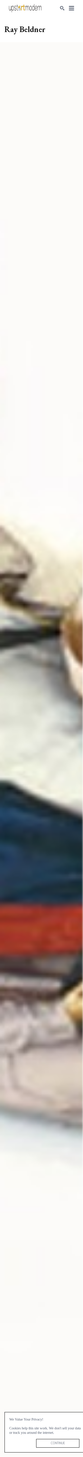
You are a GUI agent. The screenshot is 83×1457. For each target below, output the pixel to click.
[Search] (62, 8)
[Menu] (71, 8)
